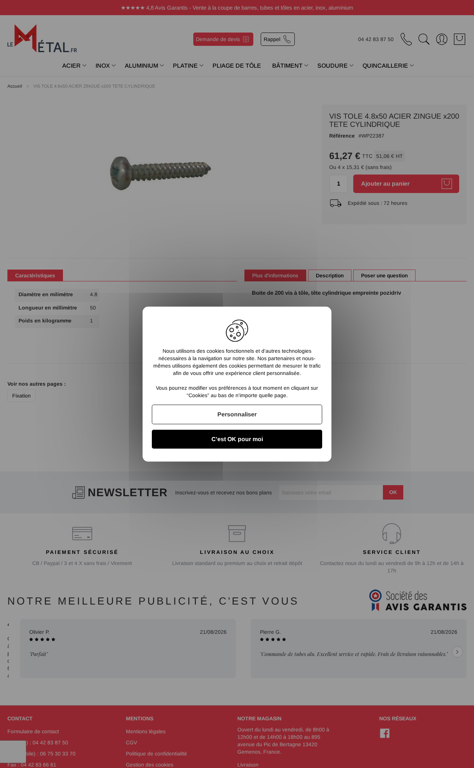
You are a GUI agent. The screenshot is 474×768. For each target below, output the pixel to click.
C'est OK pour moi (237, 439)
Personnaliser (237, 414)
